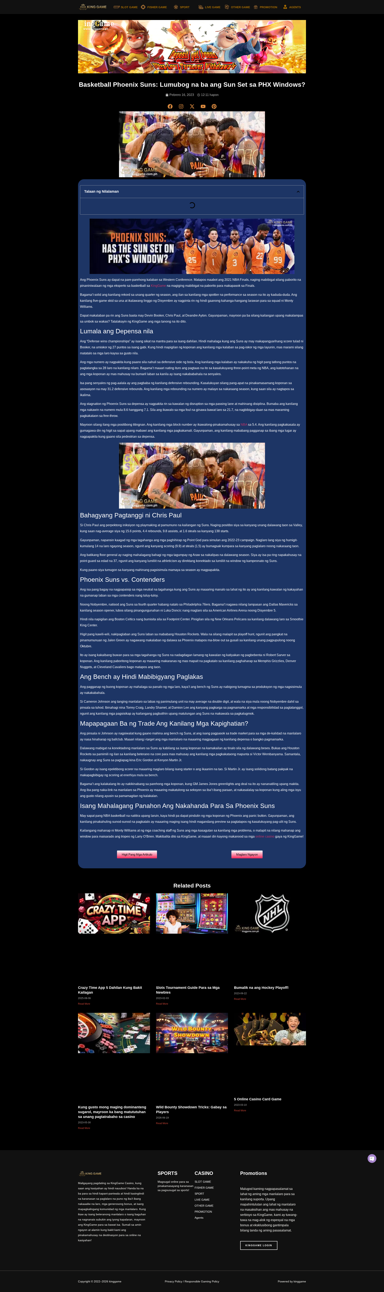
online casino (264, 836)
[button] (298, 191)
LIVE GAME (212, 7)
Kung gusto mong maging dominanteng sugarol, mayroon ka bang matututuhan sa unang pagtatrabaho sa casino (112, 1112)
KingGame (159, 285)
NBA (244, 424)
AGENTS (295, 7)
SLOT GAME (129, 7)
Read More (84, 1003)
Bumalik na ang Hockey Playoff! (261, 988)
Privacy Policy (173, 1281)
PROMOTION (268, 7)
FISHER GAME (157, 7)
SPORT (185, 7)
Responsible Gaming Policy (202, 1281)
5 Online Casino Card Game (257, 1099)
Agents (199, 1217)
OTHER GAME (240, 7)
